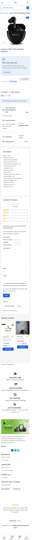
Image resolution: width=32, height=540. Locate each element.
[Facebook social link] (5, 96)
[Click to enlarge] (4, 42)
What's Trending (5, 457)
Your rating (6, 237)
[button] (8, 349)
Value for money (7, 239)
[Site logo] (15, 2)
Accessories (20, 338)
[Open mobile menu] (2, 2)
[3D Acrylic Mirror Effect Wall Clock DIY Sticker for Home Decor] (22, 328)
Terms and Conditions (7, 470)
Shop (6, 13)
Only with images (10, 306)
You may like (4, 460)
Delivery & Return (6, 467)
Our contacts (4, 477)
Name (5, 268)
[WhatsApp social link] (7, 96)
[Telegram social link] (9, 96)
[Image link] (6, 493)
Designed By (21, 525)
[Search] (27, 7)
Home (2, 13)
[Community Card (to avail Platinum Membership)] (8, 328)
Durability (5, 242)
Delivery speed (7, 245)
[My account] (27, 2)
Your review (7, 248)
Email (5, 276)
